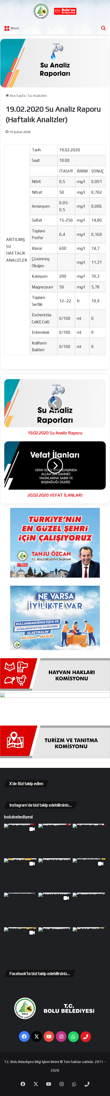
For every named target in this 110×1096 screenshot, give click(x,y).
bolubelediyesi (18, 816)
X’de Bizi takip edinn (26, 783)
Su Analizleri (37, 96)
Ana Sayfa (17, 96)
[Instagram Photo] (55, 840)
